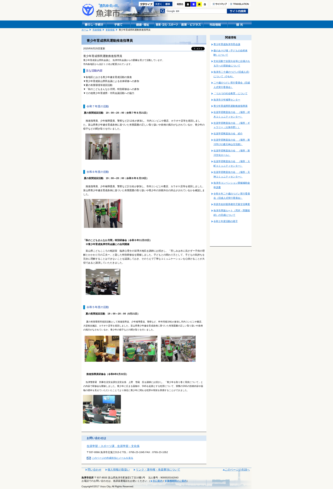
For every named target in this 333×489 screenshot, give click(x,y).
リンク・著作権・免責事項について (158, 469)
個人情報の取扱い (119, 469)
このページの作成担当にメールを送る (112, 458)
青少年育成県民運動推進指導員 (230, 106)
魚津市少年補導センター (227, 99)
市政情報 (96, 29)
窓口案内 (158, 480)
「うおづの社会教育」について (230, 93)
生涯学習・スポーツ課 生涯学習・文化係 (113, 446)
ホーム (85, 29)
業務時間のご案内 (177, 480)
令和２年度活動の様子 (226, 221)
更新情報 (110, 29)
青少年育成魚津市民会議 (227, 44)
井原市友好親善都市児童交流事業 (232, 204)
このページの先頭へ (237, 469)
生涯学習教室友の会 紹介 (228, 133)
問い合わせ (94, 469)
